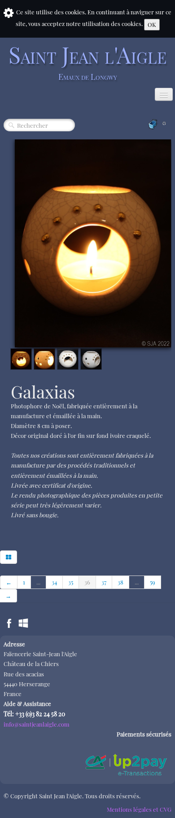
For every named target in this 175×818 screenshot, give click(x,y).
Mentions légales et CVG (139, 809)
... (38, 582)
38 (120, 582)
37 (103, 582)
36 (87, 582)
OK (152, 24)
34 (54, 582)
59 (152, 582)
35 (70, 582)
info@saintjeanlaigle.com (37, 724)
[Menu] (164, 94)
